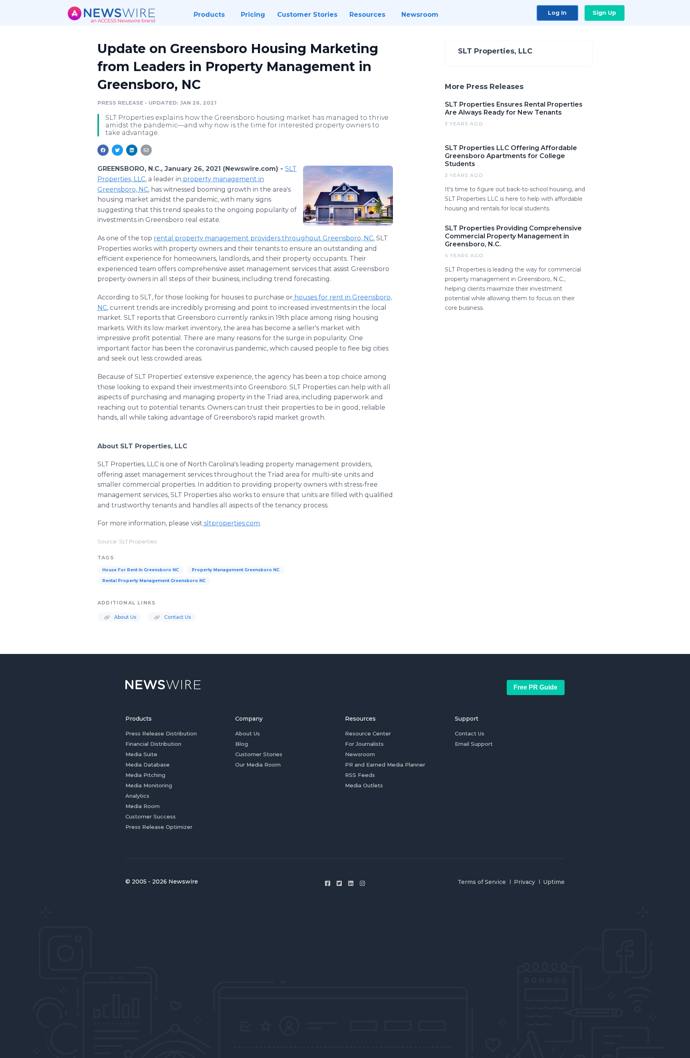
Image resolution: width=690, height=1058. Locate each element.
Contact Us (177, 617)
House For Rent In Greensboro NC (140, 570)
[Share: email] (146, 150)
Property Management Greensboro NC (236, 570)
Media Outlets (364, 785)
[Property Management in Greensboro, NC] (348, 195)
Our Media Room (258, 764)
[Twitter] (339, 883)
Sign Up (604, 12)
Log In (557, 12)
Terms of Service (482, 882)
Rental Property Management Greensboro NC (154, 580)
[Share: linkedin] (132, 150)
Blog (241, 744)
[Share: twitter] (117, 150)
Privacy (524, 882)
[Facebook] (327, 883)
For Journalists (364, 744)
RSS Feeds (360, 775)
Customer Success (150, 816)
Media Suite (141, 754)
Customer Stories (258, 754)
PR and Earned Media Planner (385, 764)
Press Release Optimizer (158, 827)
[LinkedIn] (350, 883)
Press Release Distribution (161, 733)
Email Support (474, 744)
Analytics (137, 796)
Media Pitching (145, 775)
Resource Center (368, 733)
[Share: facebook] (103, 150)
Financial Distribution (153, 744)
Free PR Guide (535, 687)
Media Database (147, 764)
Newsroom (360, 754)
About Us (124, 617)
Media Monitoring (148, 785)
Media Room (142, 806)
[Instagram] (362, 883)
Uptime (554, 882)
